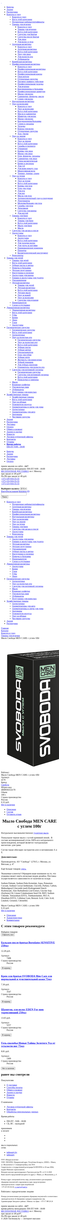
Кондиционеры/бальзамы (29, 121)
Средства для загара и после (25, 230)
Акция (10, 419)
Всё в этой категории (22, 19)
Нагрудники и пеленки (23, 273)
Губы (14, 315)
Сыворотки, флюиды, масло (31, 96)
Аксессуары (17, 233)
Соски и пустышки (21, 305)
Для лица (22, 39)
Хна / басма (23, 133)
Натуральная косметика (23, 101)
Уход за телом (18, 176)
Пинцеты (22, 250)
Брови (15, 317)
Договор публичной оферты (20, 437)
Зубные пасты (24, 347)
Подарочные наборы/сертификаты (28, 22)
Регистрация (12, 491)
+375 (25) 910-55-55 (10, 483)
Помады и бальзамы (21, 268)
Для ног (21, 193)
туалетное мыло (40, 833)
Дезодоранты (24, 201)
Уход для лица (24, 54)
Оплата (10, 427)
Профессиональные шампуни (31, 91)
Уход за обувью (19, 402)
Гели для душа (24, 188)
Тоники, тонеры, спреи (28, 173)
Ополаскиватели (25, 352)
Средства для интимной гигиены (27, 369)
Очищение (23, 148)
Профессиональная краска (30, 74)
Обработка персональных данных (22, 1112)
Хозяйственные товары (17, 394)
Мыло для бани (25, 225)
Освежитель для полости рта (31, 367)
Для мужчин (23, 86)
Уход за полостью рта (22, 337)
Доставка (11, 424)
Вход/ (3, 491)
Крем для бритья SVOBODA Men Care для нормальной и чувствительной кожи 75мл (26, 978)
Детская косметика (21, 283)
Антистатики (18, 409)
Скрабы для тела (25, 206)
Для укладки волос (26, 243)
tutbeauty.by (12, 1152)
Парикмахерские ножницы (30, 248)
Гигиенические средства (18, 327)
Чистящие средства (21, 417)
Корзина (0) (24, 491)
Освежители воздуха (22, 404)
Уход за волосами (20, 104)
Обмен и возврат (14, 429)
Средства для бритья (27, 34)
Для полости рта (25, 56)
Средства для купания (28, 300)
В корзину (6, 968)
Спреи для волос (25, 99)
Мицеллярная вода (26, 171)
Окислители (23, 76)
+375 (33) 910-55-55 (10, 481)
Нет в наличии (8, 805)
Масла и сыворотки (27, 114)
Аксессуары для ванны (23, 275)
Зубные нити (24, 357)
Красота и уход (14, 14)
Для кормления (19, 280)
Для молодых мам (20, 387)
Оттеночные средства (28, 79)
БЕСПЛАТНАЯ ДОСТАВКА (15, 471)
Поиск (4, 497)
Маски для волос (25, 94)
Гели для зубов (24, 355)
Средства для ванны (27, 211)
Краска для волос (26, 129)
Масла (20, 228)
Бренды (10, 7)
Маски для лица (25, 153)
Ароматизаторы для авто (23, 412)
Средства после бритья (28, 37)
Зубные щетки (24, 350)
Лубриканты (23, 59)
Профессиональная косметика (26, 64)
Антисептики (18, 335)
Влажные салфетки (21, 384)
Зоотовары (17, 414)
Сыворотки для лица (27, 158)
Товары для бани (20, 215)
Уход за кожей (24, 295)
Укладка (21, 126)
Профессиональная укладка (30, 84)
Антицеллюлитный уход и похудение (35, 198)
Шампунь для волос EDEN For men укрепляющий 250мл (22, 1011)
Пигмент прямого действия (30, 81)
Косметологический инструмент (33, 253)
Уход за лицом (18, 136)
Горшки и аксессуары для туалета (27, 278)
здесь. (23, 869)
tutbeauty (11, 1155)
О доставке (12, 1085)
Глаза (14, 322)
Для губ (21, 166)
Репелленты (17, 255)
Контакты (11, 439)
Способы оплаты (15, 1087)
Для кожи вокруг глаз (28, 168)
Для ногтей (23, 213)
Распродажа (12, 12)
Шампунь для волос (27, 116)
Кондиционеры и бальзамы (30, 89)
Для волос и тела (25, 42)
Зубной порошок (25, 362)
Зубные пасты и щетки (22, 265)
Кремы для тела (25, 186)
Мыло (15, 382)
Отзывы (10, 442)
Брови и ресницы (26, 163)
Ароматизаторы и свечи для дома (27, 407)
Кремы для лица (25, 151)
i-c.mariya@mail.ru (21, 1187)
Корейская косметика (22, 61)
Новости (11, 434)
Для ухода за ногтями (28, 245)
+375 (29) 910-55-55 (10, 479)
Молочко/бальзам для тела (30, 203)
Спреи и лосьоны (26, 124)
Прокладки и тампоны (28, 379)
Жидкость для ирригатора (30, 360)
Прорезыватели (19, 302)
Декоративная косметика (18, 307)
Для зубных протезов (27, 365)
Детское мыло (24, 292)
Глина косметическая (27, 161)
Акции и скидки (14, 432)
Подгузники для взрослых (24, 392)
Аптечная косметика (21, 44)
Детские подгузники (21, 270)
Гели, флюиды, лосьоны (29, 156)
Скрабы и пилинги (26, 146)
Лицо (14, 320)
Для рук (21, 191)
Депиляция (23, 208)
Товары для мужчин (21, 24)
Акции (10, 9)
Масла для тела (25, 196)
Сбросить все (7, 935)
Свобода (5, 785)
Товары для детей (15, 258)
